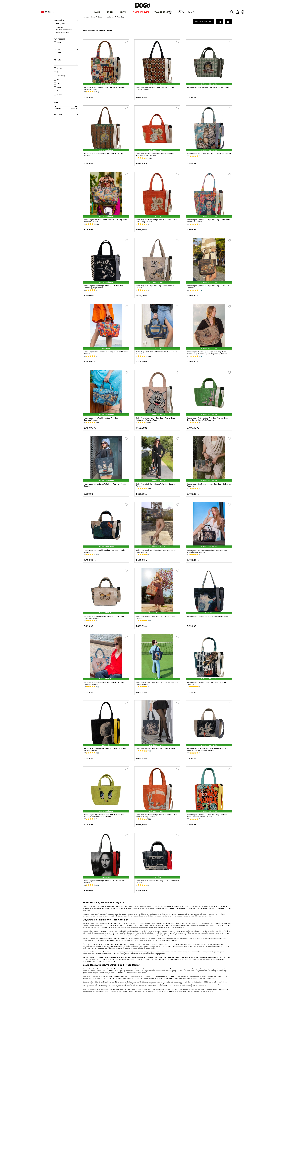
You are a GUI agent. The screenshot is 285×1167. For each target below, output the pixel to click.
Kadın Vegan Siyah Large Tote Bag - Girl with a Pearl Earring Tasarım (157, 683)
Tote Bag (59, 27)
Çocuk (122, 12)
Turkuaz (60, 91)
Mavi (58, 79)
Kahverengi (61, 76)
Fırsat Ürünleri (141, 12)
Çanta (59, 42)
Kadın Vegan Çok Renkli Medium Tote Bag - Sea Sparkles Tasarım (103, 419)
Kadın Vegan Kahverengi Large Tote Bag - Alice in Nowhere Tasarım (104, 683)
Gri (58, 72)
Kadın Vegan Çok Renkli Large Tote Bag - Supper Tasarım (155, 485)
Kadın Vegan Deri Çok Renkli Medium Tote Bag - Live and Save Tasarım (105, 221)
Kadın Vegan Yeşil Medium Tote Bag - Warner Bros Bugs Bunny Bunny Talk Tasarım (207, 419)
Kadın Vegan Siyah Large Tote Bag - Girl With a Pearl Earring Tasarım (105, 749)
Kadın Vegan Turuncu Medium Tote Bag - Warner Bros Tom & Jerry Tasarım (155, 155)
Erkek (110, 12)
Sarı (58, 83)
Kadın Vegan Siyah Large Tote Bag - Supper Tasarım (156, 748)
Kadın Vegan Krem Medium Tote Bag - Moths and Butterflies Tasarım (104, 617)
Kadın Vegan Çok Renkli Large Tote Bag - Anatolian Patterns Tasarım (104, 88)
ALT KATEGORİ (59, 39)
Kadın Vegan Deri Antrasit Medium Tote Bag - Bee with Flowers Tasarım (207, 551)
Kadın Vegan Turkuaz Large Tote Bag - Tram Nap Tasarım (206, 683)
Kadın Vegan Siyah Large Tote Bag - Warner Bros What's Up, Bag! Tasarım (103, 287)
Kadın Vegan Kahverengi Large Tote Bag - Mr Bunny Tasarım (105, 155)
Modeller (58, 114)
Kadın (97, 12)
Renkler (57, 60)
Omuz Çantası (60, 23)
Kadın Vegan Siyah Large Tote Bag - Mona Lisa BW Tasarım (104, 882)
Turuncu (60, 95)
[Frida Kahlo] (186, 12)
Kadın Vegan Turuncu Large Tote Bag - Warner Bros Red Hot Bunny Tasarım (156, 816)
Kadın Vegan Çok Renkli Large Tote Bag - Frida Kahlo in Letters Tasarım (208, 221)
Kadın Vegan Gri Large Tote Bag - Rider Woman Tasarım (155, 287)
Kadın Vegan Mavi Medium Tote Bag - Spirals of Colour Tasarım (105, 353)
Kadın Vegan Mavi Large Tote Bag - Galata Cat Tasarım (209, 154)
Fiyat (56, 103)
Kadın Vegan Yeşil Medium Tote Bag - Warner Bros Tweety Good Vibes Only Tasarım (104, 816)
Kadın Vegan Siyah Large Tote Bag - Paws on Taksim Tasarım (105, 485)
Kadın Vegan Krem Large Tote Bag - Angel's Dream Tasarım (156, 617)
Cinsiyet (57, 49)
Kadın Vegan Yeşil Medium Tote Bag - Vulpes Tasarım (208, 87)
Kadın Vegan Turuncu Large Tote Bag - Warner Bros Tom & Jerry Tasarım (156, 221)
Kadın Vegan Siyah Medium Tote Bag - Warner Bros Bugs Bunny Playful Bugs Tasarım (207, 749)
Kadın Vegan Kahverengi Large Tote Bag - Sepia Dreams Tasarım (155, 88)
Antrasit (59, 68)
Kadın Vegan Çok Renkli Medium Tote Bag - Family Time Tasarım (156, 551)
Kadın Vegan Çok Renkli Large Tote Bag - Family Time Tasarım (208, 287)
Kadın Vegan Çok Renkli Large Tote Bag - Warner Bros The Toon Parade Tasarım (207, 816)
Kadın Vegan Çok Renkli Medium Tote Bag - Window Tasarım (157, 353)
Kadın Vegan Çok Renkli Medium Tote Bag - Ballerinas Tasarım (209, 485)
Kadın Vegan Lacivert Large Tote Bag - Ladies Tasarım (208, 616)
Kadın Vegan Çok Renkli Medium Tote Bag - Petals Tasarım (104, 551)
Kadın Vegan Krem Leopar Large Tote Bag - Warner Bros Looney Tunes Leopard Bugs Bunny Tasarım (207, 353)
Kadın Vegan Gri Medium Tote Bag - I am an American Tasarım (157, 882)
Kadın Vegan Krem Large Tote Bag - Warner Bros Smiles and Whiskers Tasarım (155, 419)
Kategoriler (59, 20)
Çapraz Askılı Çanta (62, 32)
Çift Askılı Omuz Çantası (64, 30)
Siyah (59, 87)
